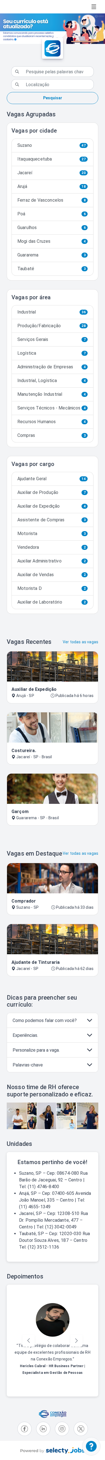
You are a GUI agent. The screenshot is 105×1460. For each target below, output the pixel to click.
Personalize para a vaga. (36, 1050)
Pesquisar (52, 98)
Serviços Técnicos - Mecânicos (51, 408)
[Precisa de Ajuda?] (91, 1446)
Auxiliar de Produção (51, 492)
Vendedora (51, 547)
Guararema (51, 255)
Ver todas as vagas (80, 642)
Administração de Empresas (51, 366)
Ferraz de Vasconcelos (51, 200)
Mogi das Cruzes (51, 241)
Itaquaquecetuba (51, 159)
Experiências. (25, 1035)
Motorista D (51, 588)
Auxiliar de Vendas (51, 574)
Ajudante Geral (51, 478)
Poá (51, 213)
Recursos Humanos (51, 421)
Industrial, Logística (51, 380)
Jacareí (51, 172)
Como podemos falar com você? (45, 1020)
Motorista (51, 533)
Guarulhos (51, 227)
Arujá (51, 186)
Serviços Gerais (51, 339)
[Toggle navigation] (94, 6)
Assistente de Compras (51, 519)
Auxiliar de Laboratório (51, 602)
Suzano (51, 145)
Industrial (51, 312)
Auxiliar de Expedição (51, 506)
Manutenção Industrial (51, 394)
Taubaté (51, 268)
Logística (51, 353)
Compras (51, 435)
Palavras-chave (28, 1065)
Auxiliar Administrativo (51, 561)
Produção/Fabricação (51, 325)
